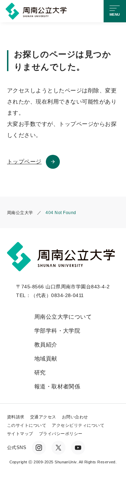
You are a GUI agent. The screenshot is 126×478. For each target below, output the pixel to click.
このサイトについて (26, 425)
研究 (40, 372)
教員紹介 (45, 345)
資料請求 (15, 417)
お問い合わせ (75, 417)
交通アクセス (43, 417)
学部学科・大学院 (57, 331)
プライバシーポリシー (61, 433)
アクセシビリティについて (78, 425)
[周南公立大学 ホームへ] (37, 11)
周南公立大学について (63, 317)
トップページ (24, 162)
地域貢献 (45, 359)
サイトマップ (20, 433)
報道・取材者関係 (57, 386)
